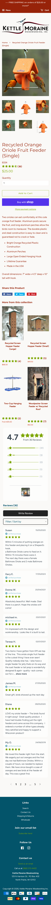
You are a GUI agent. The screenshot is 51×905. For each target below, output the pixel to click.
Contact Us (25, 812)
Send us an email (25, 863)
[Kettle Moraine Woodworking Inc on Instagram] (28, 848)
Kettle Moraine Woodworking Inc (34, 888)
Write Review (25, 513)
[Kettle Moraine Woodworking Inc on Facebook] (22, 848)
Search (25, 808)
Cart (46, 10)
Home (5, 43)
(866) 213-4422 (30, 868)
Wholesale (25, 820)
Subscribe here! (25, 833)
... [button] (20, 674)
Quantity (6, 177)
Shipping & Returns (25, 816)
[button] (11, 361)
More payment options (25, 209)
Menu (8, 10)
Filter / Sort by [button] (13, 521)
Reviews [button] (10, 505)
